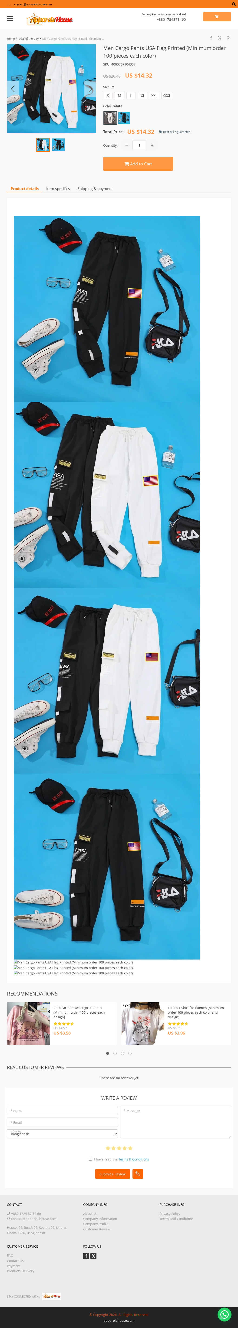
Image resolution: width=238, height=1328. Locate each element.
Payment (13, 1266)
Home (11, 38)
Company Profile (96, 1224)
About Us (90, 1213)
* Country (15, 1131)
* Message (132, 1110)
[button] (224, 1314)
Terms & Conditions (134, 1159)
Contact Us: (16, 1261)
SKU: (106, 64)
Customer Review (96, 1229)
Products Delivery (20, 1271)
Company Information (100, 1218)
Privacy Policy (169, 1213)
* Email (16, 1122)
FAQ (10, 1255)
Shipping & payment (95, 188)
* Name (16, 1110)
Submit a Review (113, 1174)
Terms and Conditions (176, 1218)
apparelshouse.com (119, 1320)
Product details (25, 188)
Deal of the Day (29, 38)
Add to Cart (140, 164)
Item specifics (58, 188)
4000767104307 (123, 64)
